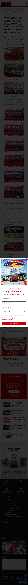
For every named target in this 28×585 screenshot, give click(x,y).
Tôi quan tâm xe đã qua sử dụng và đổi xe (13, 315)
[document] (14, 292)
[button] (27, 259)
